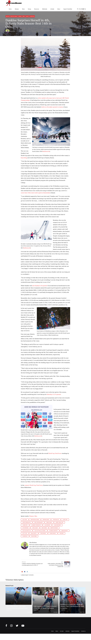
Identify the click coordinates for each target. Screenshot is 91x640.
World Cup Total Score (54, 453)
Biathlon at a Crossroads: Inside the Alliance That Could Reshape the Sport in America (72, 606)
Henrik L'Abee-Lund (59, 522)
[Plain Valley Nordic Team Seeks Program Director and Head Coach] (18, 596)
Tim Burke (61, 533)
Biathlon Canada (14, 16)
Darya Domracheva (26, 522)
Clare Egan (65, 519)
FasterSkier (29, 612)
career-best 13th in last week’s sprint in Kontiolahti (35, 193)
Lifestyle (52, 9)
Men (36, 516)
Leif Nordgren (25, 527)
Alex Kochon (12, 31)
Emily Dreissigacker (38, 522)
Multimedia (44, 9)
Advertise (67, 631)
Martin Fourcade (54, 527)
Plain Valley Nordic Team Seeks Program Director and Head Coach (17, 607)
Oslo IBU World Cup (26, 530)
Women (31, 516)
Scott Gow (24, 533)
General (20, 16)
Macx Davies (44, 527)
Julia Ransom (47, 525)
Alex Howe (24, 519)
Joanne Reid (25, 525)
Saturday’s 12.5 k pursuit (54, 394)
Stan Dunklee (43, 533)
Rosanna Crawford (53, 530)
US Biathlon (32, 16)
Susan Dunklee (53, 533)
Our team (62, 631)
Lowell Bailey (35, 527)
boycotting (24, 158)
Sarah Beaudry (64, 530)
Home (10, 9)
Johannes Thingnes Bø (36, 525)
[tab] (22, 572)
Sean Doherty (34, 533)
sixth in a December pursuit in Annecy (52, 107)
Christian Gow (56, 519)
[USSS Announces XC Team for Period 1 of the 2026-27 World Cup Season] (45, 600)
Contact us (83, 631)
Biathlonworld (46, 151)
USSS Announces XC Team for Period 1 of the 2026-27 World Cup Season (45, 607)
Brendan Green (46, 519)
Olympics (17, 9)
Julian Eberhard (57, 525)
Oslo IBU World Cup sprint (40, 530)
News (23, 9)
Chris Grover (55, 612)
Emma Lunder (49, 522)
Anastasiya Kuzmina (35, 519)
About (58, 9)
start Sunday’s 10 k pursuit (39, 285)
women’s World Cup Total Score (33, 485)
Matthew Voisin (82, 612)
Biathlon (7, 16)
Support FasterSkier (67, 9)
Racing (29, 9)
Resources (36, 9)
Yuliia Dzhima (34, 536)
